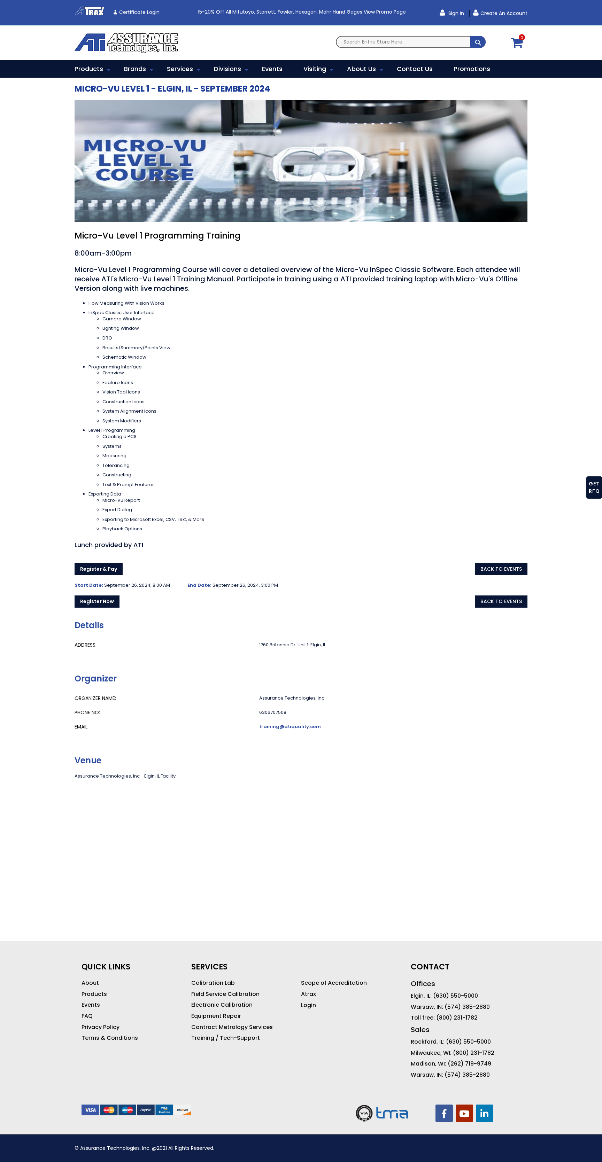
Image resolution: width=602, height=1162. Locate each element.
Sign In (455, 13)
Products (94, 994)
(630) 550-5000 (455, 996)
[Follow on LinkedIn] (484, 1113)
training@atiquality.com (290, 726)
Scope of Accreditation (334, 983)
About (90, 983)
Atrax (308, 994)
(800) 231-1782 (457, 1018)
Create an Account (503, 13)
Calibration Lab (213, 983)
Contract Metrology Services (232, 1027)
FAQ (87, 1016)
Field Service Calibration (225, 994)
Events (91, 1005)
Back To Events (501, 569)
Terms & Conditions (110, 1038)
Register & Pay (98, 569)
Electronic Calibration (222, 1005)
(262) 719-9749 (469, 1064)
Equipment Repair (216, 1016)
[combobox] (411, 42)
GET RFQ (594, 487)
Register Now (97, 601)
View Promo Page (385, 11)
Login (308, 1005)
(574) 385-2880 (467, 1007)
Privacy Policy (100, 1027)
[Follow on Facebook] (444, 1113)
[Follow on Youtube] (464, 1113)
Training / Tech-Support (225, 1038)
